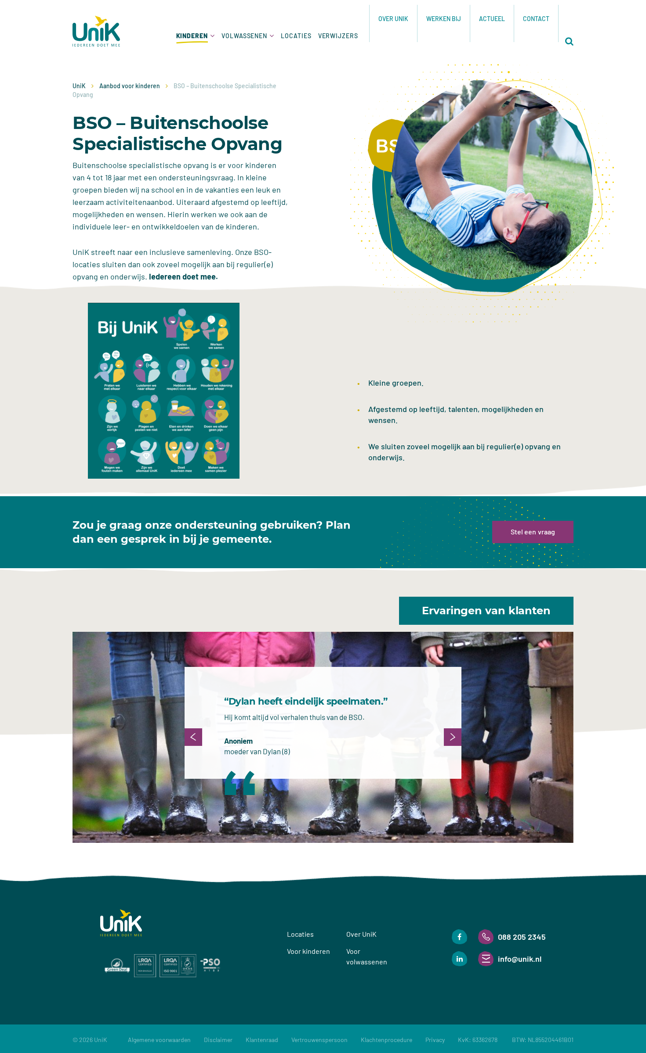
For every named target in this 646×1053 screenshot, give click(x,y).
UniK (79, 86)
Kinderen (192, 35)
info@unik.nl (519, 958)
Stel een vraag (533, 531)
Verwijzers (338, 35)
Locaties (296, 35)
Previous (193, 737)
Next (452, 737)
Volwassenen (244, 35)
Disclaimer (218, 1039)
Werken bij (443, 18)
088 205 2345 (522, 937)
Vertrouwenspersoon (319, 1039)
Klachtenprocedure (386, 1039)
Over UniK (393, 18)
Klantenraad (262, 1039)
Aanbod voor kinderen (129, 86)
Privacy (435, 1039)
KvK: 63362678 (515, 1039)
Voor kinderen (308, 951)
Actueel (492, 18)
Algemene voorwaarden (159, 1039)
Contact (536, 18)
